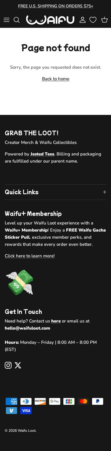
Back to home (55, 79)
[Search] (19, 19)
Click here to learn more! (30, 256)
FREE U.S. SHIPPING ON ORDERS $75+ (55, 6)
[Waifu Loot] (50, 20)
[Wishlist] (93, 19)
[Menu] (6, 19)
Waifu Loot (27, 430)
